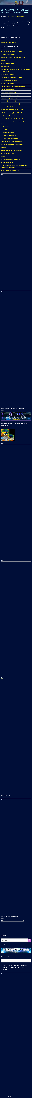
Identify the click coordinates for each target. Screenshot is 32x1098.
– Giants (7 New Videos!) (8, 54)
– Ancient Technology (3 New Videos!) (11, 113)
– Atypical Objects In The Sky (9, 80)
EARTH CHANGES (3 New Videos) (10, 95)
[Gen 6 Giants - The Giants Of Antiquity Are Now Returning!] (16, 2)
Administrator (20, 16)
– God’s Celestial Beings (7, 63)
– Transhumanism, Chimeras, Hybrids (11, 150)
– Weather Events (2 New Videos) (10, 104)
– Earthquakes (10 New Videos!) (10, 98)
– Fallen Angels (5, 60)
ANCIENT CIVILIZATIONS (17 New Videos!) (13, 110)
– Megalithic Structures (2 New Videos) (12, 118)
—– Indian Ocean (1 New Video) (9, 138)
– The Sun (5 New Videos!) (8, 92)
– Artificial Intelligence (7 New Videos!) (12, 144)
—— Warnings (5, 66)
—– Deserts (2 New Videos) (8, 135)
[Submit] (29, 940)
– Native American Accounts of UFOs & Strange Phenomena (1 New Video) (14, 166)
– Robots (3, 147)
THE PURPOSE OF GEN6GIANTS (10, 170)
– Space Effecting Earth (7, 89)
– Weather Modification (7, 107)
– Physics (3, 156)
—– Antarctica (5, 126)
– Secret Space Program (7, 74)
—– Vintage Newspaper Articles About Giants (13, 57)
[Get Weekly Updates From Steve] (16, 416)
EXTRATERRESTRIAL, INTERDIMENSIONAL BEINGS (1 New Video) (15, 70)
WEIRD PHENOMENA (7, 162)
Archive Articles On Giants (8, 8)
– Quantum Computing (7, 153)
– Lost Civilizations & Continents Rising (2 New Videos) (14, 122)
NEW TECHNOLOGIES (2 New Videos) (11, 141)
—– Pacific (4, 129)
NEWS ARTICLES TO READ (8, 42)
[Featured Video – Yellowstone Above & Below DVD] (8, 434)
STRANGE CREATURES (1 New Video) (11, 51)
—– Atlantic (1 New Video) (8, 132)
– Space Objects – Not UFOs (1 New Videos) (13, 86)
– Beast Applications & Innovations (10, 159)
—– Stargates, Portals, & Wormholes (11, 115)
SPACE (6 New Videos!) (7, 83)
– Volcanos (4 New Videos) (8, 101)
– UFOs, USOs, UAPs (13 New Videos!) (11, 77)
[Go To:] (16, 950)
